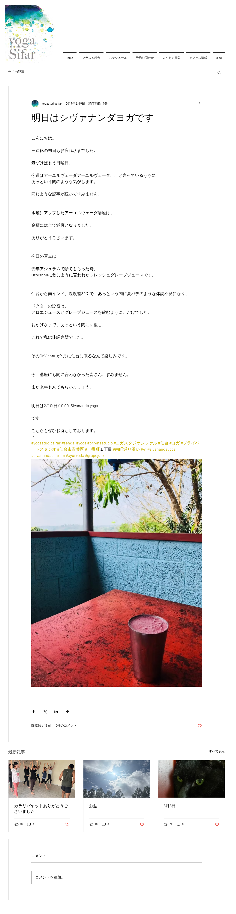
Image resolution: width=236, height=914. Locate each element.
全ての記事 (16, 72)
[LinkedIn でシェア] (56, 711)
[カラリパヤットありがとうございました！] (42, 779)
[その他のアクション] (199, 103)
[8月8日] (191, 779)
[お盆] (116, 779)
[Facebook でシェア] (33, 711)
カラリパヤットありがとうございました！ (41, 809)
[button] (219, 72)
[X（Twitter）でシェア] (45, 711)
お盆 (93, 806)
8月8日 (170, 806)
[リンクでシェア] (67, 711)
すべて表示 (217, 752)
